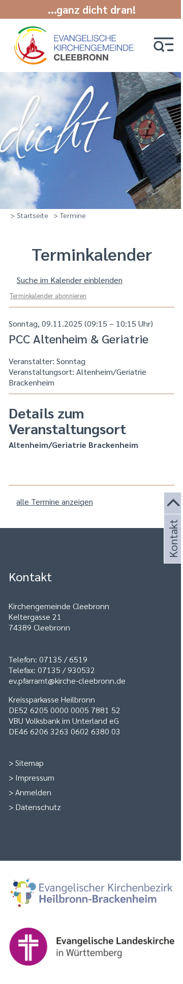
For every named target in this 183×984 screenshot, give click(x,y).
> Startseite (29, 215)
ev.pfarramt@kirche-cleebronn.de (67, 680)
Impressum (34, 777)
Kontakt (172, 551)
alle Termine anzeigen (54, 501)
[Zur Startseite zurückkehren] (75, 31)
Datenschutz (38, 806)
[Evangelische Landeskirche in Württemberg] (91, 947)
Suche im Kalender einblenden (70, 279)
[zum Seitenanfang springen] (173, 503)
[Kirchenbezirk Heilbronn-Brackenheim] (91, 894)
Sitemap (29, 762)
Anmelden (33, 792)
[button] (163, 45)
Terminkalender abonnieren (48, 295)
